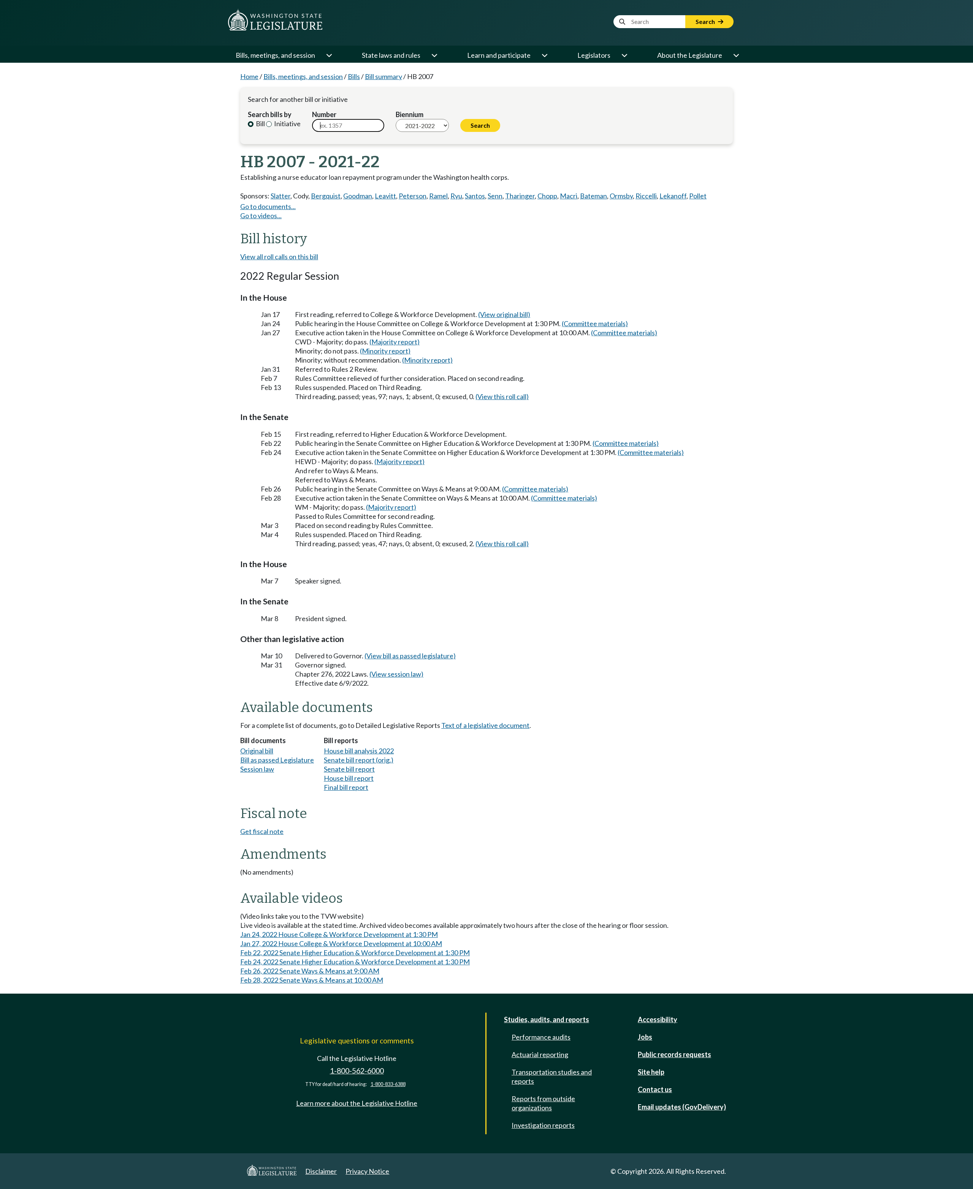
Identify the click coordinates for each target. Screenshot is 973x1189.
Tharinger (520, 196)
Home (249, 76)
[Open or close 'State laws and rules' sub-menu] (434, 55)
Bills (354, 76)
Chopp (547, 196)
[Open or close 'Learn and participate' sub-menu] (544, 55)
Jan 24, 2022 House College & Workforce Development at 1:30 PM (339, 934)
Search (706, 21)
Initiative (287, 123)
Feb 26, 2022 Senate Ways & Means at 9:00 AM (309, 971)
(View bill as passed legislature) (410, 656)
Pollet (698, 196)
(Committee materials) (595, 323)
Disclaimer (321, 1171)
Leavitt (385, 196)
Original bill (256, 751)
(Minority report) (385, 351)
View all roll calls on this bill (279, 256)
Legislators (593, 55)
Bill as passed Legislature (277, 760)
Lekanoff (672, 196)
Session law (257, 769)
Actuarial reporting (540, 1054)
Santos (475, 196)
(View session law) (396, 674)
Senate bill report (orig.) (358, 760)
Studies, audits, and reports (546, 1019)
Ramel (438, 196)
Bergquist (326, 196)
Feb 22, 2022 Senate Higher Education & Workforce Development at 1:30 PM (355, 952)
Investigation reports (543, 1125)
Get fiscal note (262, 831)
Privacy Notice (367, 1171)
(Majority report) (394, 342)
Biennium (409, 114)
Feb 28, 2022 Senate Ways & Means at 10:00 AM (311, 980)
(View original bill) (504, 314)
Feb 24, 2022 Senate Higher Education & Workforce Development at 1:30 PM (355, 962)
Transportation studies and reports (552, 1076)
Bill (260, 123)
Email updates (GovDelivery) (682, 1107)
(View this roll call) (502, 396)
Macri (568, 196)
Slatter (280, 196)
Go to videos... (261, 215)
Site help (651, 1072)
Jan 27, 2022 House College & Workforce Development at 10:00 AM (341, 943)
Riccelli (646, 196)
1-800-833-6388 (388, 1084)
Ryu (456, 196)
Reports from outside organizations (543, 1103)
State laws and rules (391, 55)
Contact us (655, 1089)
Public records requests (674, 1054)
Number (324, 114)
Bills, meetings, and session (275, 55)
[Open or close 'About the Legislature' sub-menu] (736, 55)
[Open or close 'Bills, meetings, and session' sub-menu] (329, 55)
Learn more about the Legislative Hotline (356, 1103)
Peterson (412, 196)
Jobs (645, 1037)
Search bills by (270, 114)
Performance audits (541, 1037)
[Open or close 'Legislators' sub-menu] (624, 55)
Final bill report (346, 787)
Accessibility (657, 1019)
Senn (495, 196)
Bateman (593, 196)
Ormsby (621, 196)
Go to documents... (268, 206)
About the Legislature (689, 55)
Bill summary (383, 76)
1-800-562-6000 (357, 1070)
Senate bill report (349, 769)
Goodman (357, 196)
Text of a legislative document (485, 725)
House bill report (349, 778)
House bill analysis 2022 (359, 751)
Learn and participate (499, 55)
